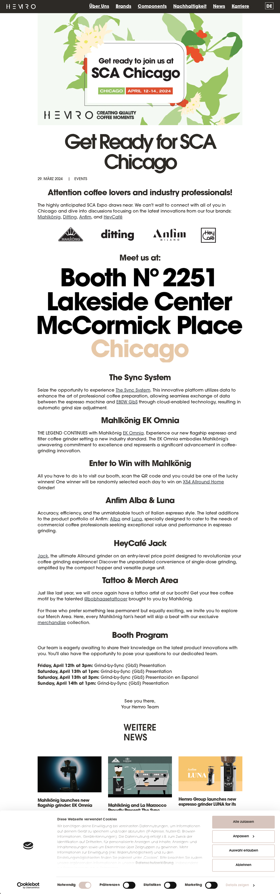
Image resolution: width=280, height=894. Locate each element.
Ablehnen (243, 865)
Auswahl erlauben (243, 850)
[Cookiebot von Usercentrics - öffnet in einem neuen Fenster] (28, 885)
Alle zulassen (243, 822)
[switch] (129, 885)
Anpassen (241, 836)
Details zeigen (237, 885)
